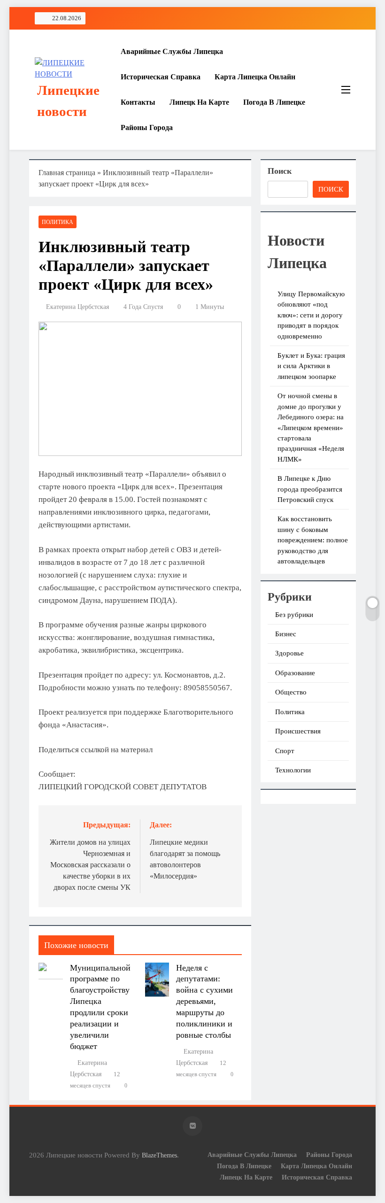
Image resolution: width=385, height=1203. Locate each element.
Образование (295, 673)
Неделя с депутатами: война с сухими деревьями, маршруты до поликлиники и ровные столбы (204, 1001)
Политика (57, 222)
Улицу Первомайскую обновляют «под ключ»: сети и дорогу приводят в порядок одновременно (311, 315)
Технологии (293, 770)
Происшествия (298, 731)
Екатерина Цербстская (77, 306)
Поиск (280, 171)
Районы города (147, 127)
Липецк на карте (199, 102)
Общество (291, 692)
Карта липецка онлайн (255, 77)
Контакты (138, 102)
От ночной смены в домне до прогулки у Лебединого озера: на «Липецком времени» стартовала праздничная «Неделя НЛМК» (310, 427)
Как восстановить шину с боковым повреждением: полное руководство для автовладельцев (312, 540)
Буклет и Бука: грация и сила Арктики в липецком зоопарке (311, 366)
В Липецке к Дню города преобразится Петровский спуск (309, 489)
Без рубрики (294, 614)
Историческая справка (160, 77)
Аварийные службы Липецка (172, 51)
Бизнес (285, 634)
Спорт (284, 751)
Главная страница (66, 173)
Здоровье (289, 653)
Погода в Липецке (274, 102)
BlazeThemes (159, 1155)
